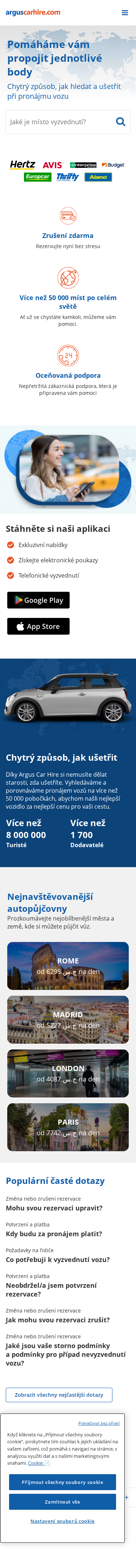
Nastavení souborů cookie (62, 1521)
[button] (125, 12)
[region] (62, 1478)
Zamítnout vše (62, 1502)
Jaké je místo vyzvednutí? (48, 121)
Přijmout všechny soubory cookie (62, 1482)
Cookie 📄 (39, 1463)
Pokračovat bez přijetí (99, 1423)
